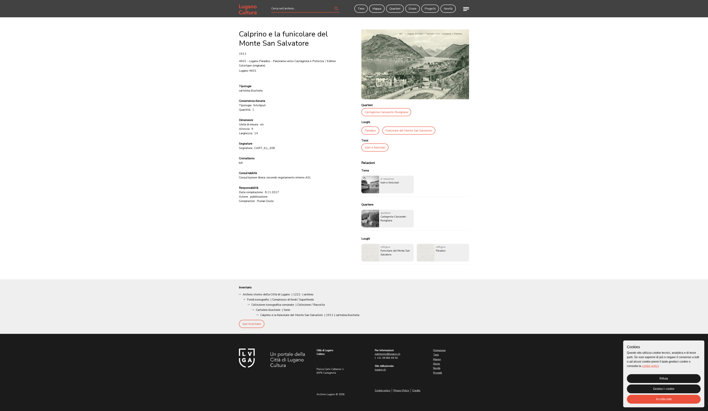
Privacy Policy (401, 390)
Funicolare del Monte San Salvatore (409, 131)
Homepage (439, 350)
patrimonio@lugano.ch (387, 354)
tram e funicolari (375, 147)
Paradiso (370, 131)
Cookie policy (382, 390)
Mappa (437, 359)
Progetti (437, 373)
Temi (436, 354)
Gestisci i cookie (663, 388)
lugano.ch (380, 369)
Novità (436, 368)
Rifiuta (664, 378)
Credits (416, 390)
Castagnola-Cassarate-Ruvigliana (386, 112)
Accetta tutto (664, 399)
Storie (436, 364)
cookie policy (650, 366)
